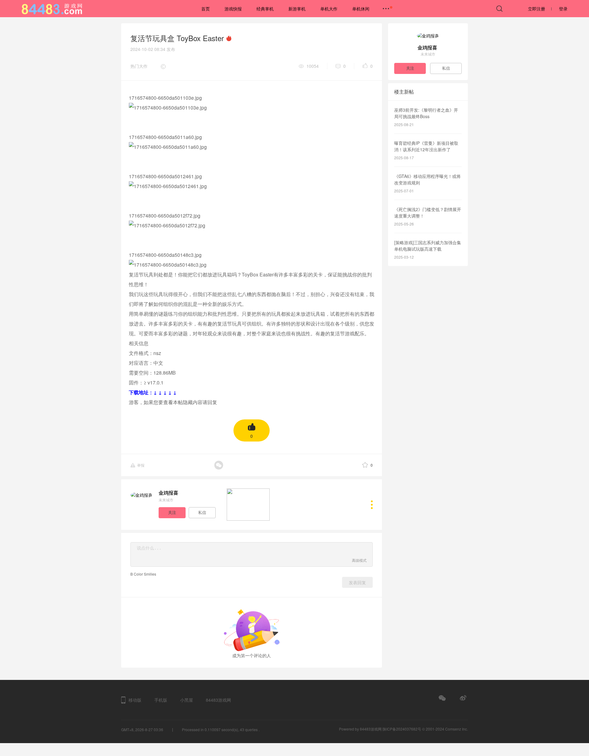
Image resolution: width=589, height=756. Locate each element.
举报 (140, 465)
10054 (312, 66)
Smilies (150, 574)
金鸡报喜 (168, 492)
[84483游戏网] (59, 8)
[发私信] (203, 512)
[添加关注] (173, 512)
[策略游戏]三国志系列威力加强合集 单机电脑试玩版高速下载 (427, 245)
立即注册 (536, 9)
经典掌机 (265, 9)
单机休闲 (360, 9)
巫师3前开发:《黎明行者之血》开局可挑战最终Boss (426, 113)
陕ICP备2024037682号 (402, 728)
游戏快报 (233, 9)
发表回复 (357, 582)
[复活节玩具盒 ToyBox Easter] (248, 504)
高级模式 (359, 560)
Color (138, 574)
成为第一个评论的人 (251, 655)
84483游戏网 (218, 700)
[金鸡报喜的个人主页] (372, 504)
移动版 (135, 700)
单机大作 (328, 9)
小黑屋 (186, 700)
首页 (205, 9)
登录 (563, 9)
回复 (212, 402)
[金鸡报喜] (141, 495)
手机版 (160, 700)
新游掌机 (297, 9)
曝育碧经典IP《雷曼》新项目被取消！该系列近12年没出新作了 (426, 146)
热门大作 (139, 66)
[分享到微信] (223, 465)
